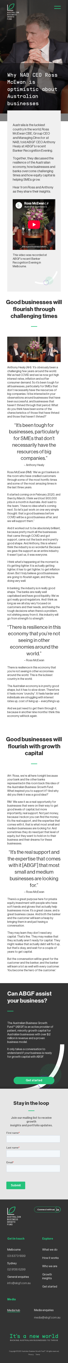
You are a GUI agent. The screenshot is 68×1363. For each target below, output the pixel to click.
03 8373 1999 (16, 1256)
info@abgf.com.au (19, 1283)
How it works (50, 1258)
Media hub (13, 1310)
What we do (49, 1249)
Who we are (49, 1266)
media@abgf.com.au (47, 1317)
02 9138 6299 (16, 1269)
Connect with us (46, 1209)
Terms (38, 1354)
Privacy (31, 1354)
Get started (34, 1080)
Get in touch (15, 1238)
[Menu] (57, 7)
